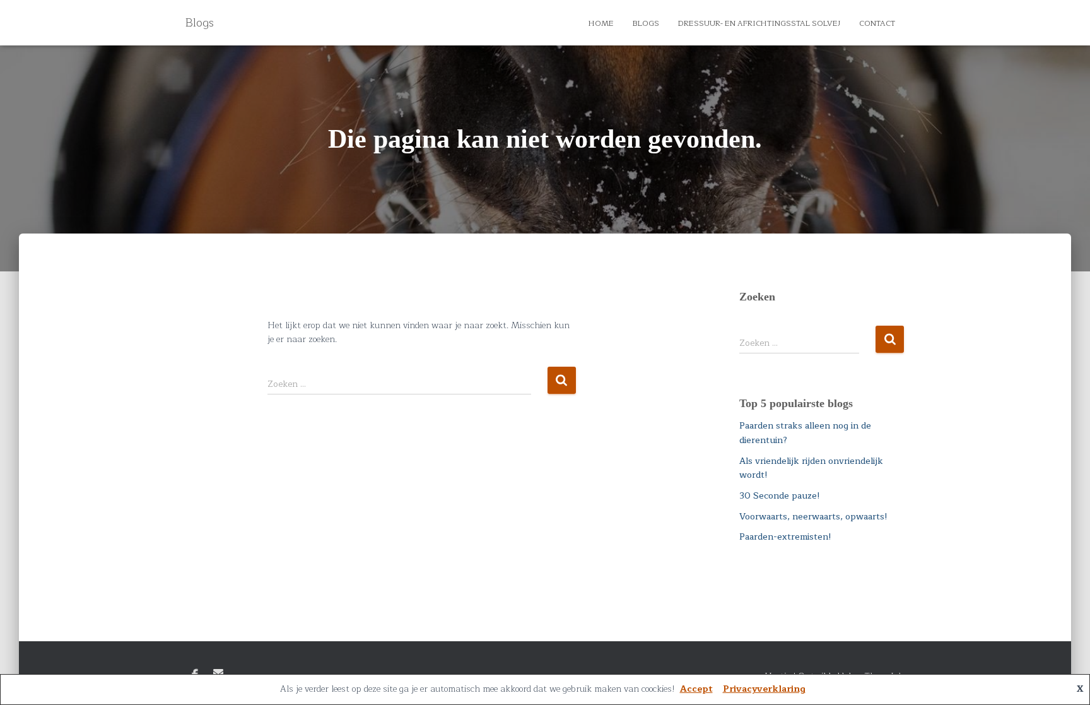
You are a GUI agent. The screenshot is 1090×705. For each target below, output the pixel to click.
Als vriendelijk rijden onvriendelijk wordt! (811, 468)
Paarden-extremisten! (785, 537)
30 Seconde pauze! (779, 496)
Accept (696, 689)
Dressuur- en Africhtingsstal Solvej (759, 23)
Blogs (646, 23)
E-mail (218, 672)
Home (601, 23)
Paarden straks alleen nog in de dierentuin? (805, 432)
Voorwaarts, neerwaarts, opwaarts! (813, 516)
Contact (877, 23)
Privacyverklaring (764, 689)
